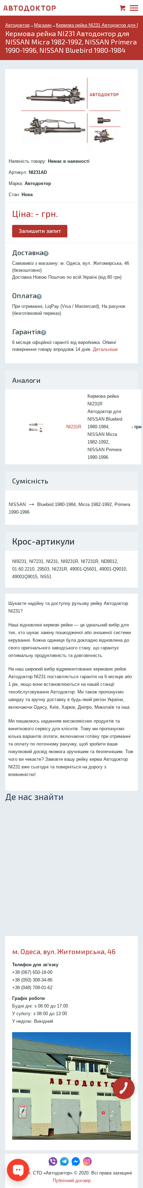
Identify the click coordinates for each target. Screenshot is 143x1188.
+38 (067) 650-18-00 (32, 972)
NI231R (73, 426)
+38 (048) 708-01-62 (32, 987)
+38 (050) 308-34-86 (32, 980)
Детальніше (105, 349)
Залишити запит (40, 230)
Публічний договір (72, 1180)
